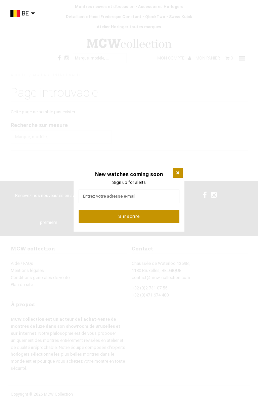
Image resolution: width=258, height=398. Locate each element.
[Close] (178, 173)
